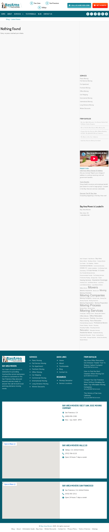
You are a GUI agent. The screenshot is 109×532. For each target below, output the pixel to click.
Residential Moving (98, 332)
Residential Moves (86, 332)
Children (96, 263)
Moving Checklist (85, 293)
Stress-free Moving (102, 337)
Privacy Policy (72, 529)
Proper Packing (84, 325)
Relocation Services (95, 330)
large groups (98, 186)
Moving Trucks (90, 313)
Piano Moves (99, 318)
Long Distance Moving (87, 105)
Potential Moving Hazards (86, 323)
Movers (93, 287)
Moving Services (91, 310)
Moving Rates (83, 308)
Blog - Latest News (13, 19)
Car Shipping (84, 95)
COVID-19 (83, 268)
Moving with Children (100, 313)
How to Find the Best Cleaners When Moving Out (93, 127)
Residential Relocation (85, 335)
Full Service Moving (86, 81)
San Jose (37, 3)
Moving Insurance (93, 300)
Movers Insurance (86, 290)
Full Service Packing (85, 277)
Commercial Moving (86, 98)
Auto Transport (83, 258)
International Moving (86, 101)
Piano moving (84, 320)
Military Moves (83, 288)
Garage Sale (94, 277)
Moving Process (90, 305)
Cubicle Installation (92, 268)
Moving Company (86, 298)
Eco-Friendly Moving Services (87, 273)
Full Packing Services (98, 275)
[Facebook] (87, 14)
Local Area (100, 282)
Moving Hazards (84, 300)
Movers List (96, 290)
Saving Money (99, 335)
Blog (40, 14)
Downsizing (83, 270)
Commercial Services (99, 266)
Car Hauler (83, 263)
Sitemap (95, 529)
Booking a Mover (92, 261)
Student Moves (83, 340)
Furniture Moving (85, 88)
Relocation (84, 330)
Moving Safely (91, 308)
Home (3, 14)
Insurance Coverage (99, 280)
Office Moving (84, 91)
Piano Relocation (95, 320)
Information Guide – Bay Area (32, 529)
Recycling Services (95, 327)
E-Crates (101, 270)
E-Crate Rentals (92, 270)
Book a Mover (83, 261)
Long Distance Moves (97, 285)
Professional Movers (100, 323)
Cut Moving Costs (102, 268)
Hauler (100, 277)
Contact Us (48, 14)
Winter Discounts (85, 108)
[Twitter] (95, 14)
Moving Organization (87, 303)
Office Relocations (84, 318)
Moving (103, 290)
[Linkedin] (99, 14)
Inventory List (83, 282)
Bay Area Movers (85, 210)
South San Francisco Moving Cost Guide (91, 140)
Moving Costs (96, 298)
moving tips (83, 313)
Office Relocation (96, 316)
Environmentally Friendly (86, 275)
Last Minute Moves (92, 282)
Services (17, 14)
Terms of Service (84, 529)
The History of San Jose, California (89, 137)
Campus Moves (101, 261)
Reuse (93, 335)
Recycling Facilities (84, 327)
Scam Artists (83, 337)
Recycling (96, 325)
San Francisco (54, 3)
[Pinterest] (102, 14)
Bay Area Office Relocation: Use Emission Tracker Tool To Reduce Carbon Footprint (94, 362)
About (9, 14)
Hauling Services (85, 280)
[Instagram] (91, 14)
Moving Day (103, 298)
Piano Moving (84, 78)
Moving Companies (92, 295)
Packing (92, 318)
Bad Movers (91, 258)
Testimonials (31, 14)
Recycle (91, 325)
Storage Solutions (91, 337)
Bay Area (98, 258)
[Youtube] (106, 14)
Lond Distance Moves (85, 285)
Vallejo (44, 7)
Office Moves (84, 316)
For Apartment (84, 84)
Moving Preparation (101, 303)
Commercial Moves (86, 266)
